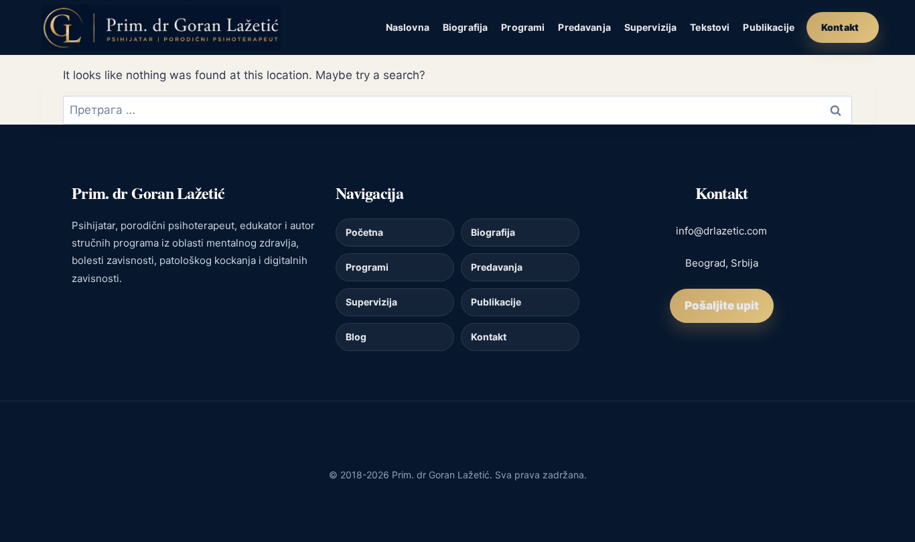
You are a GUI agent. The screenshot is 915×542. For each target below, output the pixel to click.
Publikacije (768, 27)
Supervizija (650, 27)
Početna (364, 232)
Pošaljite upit (722, 305)
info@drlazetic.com (721, 230)
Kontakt (840, 27)
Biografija (465, 27)
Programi (523, 27)
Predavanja (584, 27)
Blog (356, 336)
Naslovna (407, 27)
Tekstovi (709, 27)
